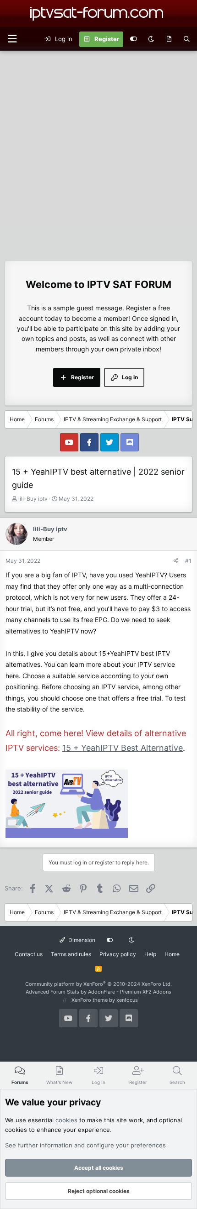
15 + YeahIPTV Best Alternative (122, 748)
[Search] (186, 39)
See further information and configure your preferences (85, 1145)
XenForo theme (89, 1000)
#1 (188, 560)
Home (172, 954)
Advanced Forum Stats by (98, 992)
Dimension (81, 940)
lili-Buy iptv (33, 498)
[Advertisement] (98, 153)
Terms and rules (71, 954)
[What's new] (168, 39)
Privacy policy (117, 954)
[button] (12, 39)
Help (150, 954)
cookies (66, 1120)
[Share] (176, 560)
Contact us (29, 954)
